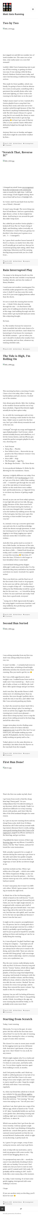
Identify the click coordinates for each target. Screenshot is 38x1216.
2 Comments (8, 263)
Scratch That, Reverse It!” (18, 153)
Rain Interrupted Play (17, 270)
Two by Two (11, 23)
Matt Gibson (18, 143)
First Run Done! (13, 762)
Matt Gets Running (13, 14)
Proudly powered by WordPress (12, 1213)
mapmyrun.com (8, 730)
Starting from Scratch (17, 1019)
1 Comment (8, 145)
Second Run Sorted (15, 623)
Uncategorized (29, 143)
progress (27, 261)
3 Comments (8, 755)
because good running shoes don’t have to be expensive (19, 830)
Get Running (23, 478)
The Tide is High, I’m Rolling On (16, 357)
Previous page (2, 1208)
